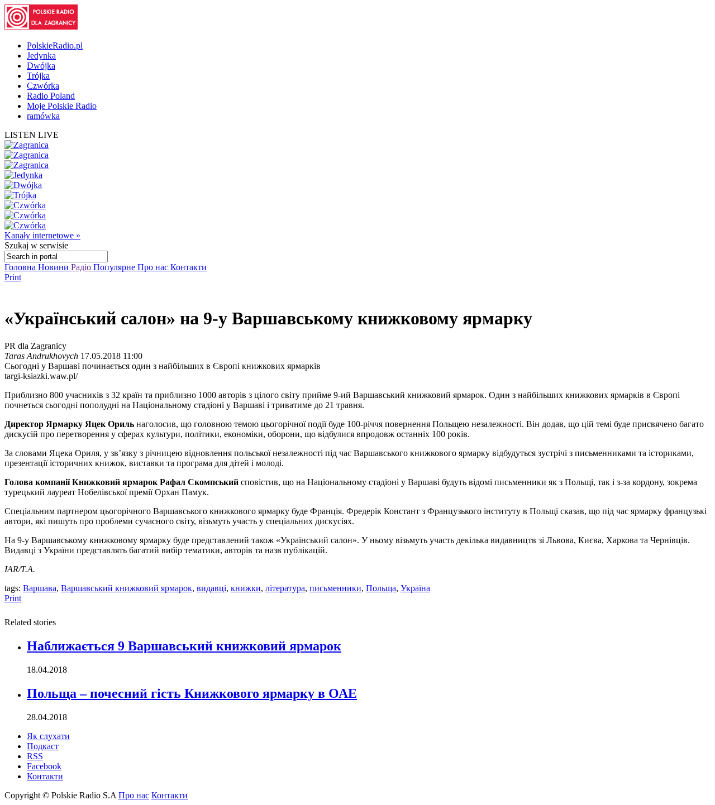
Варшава (39, 588)
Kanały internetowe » (42, 235)
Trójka (38, 75)
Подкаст (43, 746)
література (285, 588)
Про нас (153, 267)
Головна (21, 267)
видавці (211, 588)
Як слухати (48, 736)
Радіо (82, 267)
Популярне (115, 267)
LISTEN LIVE (31, 135)
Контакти (188, 267)
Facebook (44, 766)
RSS (35, 756)
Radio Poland (51, 95)
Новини (54, 267)
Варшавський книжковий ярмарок (126, 588)
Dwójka (41, 65)
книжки (246, 588)
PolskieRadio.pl (55, 45)
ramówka (43, 116)
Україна (415, 588)
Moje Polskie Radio (62, 106)
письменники (335, 588)
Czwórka (43, 85)
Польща (381, 588)
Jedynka (41, 55)
